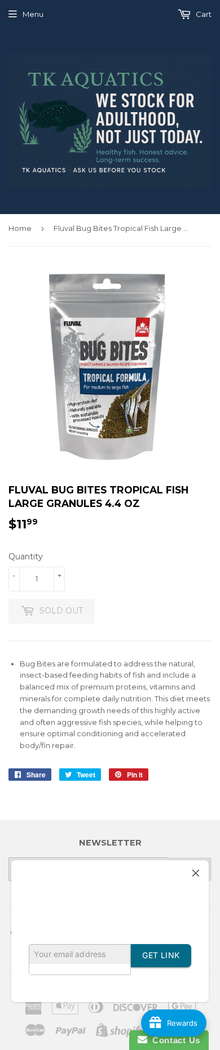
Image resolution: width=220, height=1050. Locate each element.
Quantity (25, 556)
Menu (33, 14)
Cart (203, 14)
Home (20, 228)
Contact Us (173, 1040)
